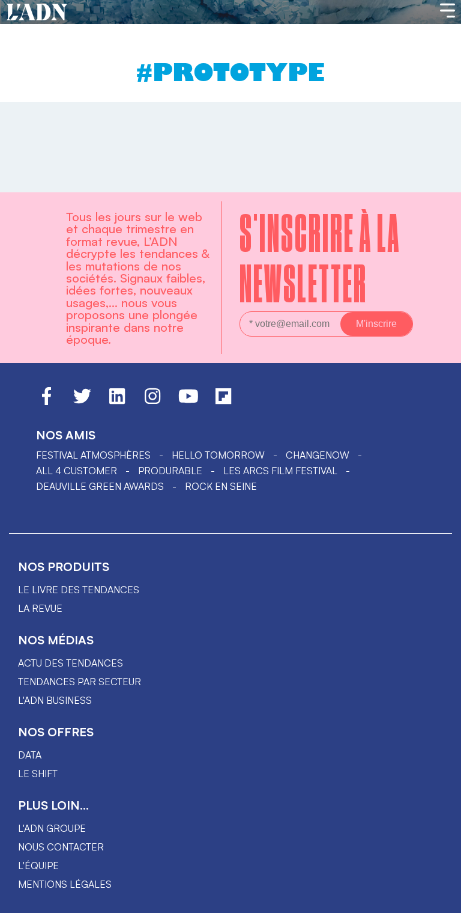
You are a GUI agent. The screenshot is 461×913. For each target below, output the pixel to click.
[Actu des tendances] (37, 12)
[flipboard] (223, 401)
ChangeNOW (317, 455)
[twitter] (82, 401)
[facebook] (46, 401)
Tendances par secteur (79, 682)
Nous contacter (61, 847)
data (29, 755)
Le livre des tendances (78, 590)
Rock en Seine (221, 486)
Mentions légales (65, 884)
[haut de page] (440, 898)
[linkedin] (117, 401)
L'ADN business (55, 700)
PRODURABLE (170, 471)
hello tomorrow (218, 455)
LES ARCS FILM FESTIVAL (280, 471)
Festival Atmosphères (93, 455)
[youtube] (188, 401)
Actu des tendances (70, 663)
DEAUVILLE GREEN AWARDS (100, 486)
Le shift (38, 774)
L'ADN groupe (52, 828)
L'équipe (38, 866)
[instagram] (152, 401)
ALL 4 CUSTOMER (76, 471)
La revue (40, 608)
